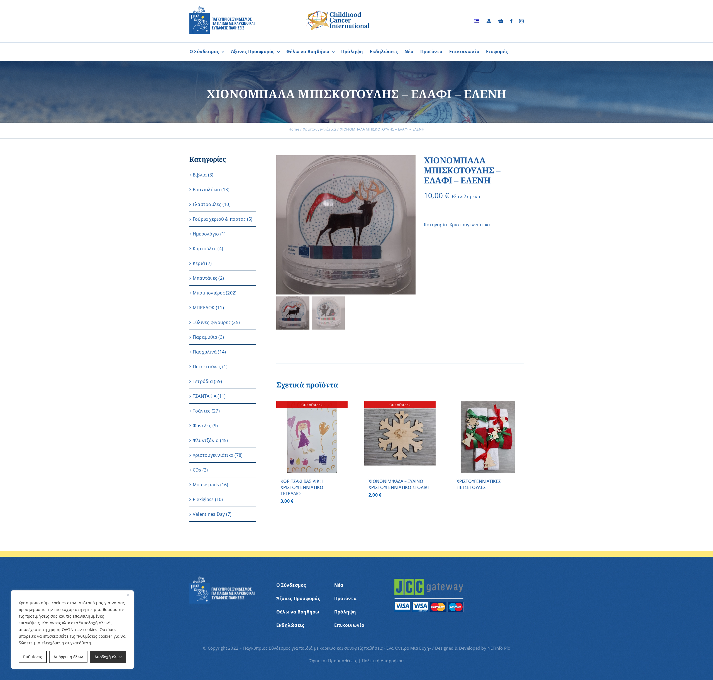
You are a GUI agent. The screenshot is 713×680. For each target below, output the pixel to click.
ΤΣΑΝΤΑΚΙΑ (204, 396)
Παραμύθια (205, 337)
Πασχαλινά (205, 352)
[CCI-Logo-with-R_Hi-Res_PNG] (337, 11)
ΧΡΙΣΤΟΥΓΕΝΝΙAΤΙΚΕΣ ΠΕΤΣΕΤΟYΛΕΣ (478, 484)
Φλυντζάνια (206, 440)
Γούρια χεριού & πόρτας (219, 219)
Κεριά (199, 263)
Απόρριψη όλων (68, 656)
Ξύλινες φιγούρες (212, 322)
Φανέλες (202, 426)
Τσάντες (202, 411)
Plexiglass (203, 499)
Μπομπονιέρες (209, 293)
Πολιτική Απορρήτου (383, 660)
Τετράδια (203, 381)
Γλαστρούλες (207, 204)
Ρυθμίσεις (32, 656)
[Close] (127, 595)
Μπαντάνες (205, 278)
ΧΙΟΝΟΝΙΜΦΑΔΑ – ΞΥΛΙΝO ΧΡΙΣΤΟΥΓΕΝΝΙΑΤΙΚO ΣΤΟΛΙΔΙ (398, 484)
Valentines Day (209, 514)
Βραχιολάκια (206, 189)
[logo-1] (222, 8)
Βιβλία (200, 175)
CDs (197, 470)
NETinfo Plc (498, 648)
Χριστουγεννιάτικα (470, 225)
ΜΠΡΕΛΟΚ (204, 308)
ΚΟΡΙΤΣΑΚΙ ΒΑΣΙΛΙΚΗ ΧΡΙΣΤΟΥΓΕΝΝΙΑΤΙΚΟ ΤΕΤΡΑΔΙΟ (301, 487)
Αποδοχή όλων (108, 656)
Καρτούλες (204, 249)
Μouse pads (206, 485)
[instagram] (521, 21)
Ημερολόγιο (206, 234)
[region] (72, 629)
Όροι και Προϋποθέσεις (333, 660)
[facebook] (511, 21)
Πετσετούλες (207, 367)
